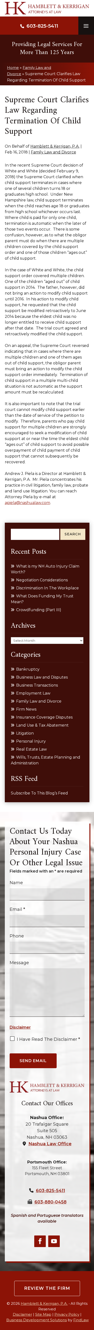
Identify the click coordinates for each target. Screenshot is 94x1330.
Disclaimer (20, 1027)
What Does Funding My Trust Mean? (42, 599)
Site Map (43, 1314)
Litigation (25, 733)
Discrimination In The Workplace (47, 588)
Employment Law (33, 693)
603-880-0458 (50, 1202)
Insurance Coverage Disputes (44, 717)
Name (16, 882)
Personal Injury (31, 741)
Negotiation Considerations (42, 580)
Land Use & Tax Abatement (42, 725)
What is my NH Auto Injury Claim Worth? (45, 569)
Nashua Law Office (50, 1143)
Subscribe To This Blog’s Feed (39, 793)
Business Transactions (37, 685)
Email (17, 909)
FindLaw (81, 1320)
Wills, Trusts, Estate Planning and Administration (45, 760)
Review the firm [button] (47, 1288)
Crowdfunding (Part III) (38, 610)
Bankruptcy (28, 669)
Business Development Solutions (36, 1320)
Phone (17, 936)
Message (19, 962)
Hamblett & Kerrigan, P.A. (55, 146)
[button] (86, 26)
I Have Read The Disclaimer (48, 1039)
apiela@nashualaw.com (27, 502)
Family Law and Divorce (53, 152)
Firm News (26, 709)
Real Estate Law (31, 749)
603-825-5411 (42, 26)
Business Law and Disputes (42, 677)
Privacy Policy (66, 1314)
